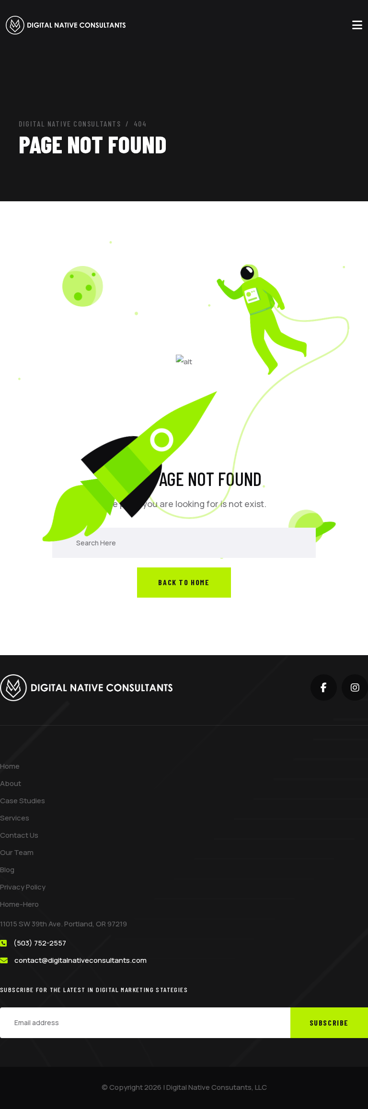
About (10, 783)
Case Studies (22, 801)
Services (14, 818)
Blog (7, 870)
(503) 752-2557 (39, 943)
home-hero (19, 904)
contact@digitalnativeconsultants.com (80, 960)
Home (10, 766)
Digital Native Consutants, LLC (216, 1087)
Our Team (17, 852)
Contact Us (19, 835)
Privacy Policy (23, 887)
